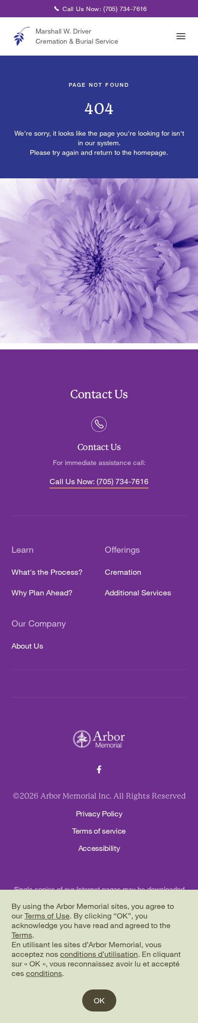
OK (99, 1000)
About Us (27, 646)
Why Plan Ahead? (42, 592)
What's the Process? (47, 572)
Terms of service (99, 831)
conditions (44, 973)
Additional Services (138, 592)
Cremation (123, 572)
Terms (22, 935)
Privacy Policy (99, 813)
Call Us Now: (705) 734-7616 (99, 481)
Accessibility (99, 848)
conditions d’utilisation (99, 954)
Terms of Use (47, 915)
